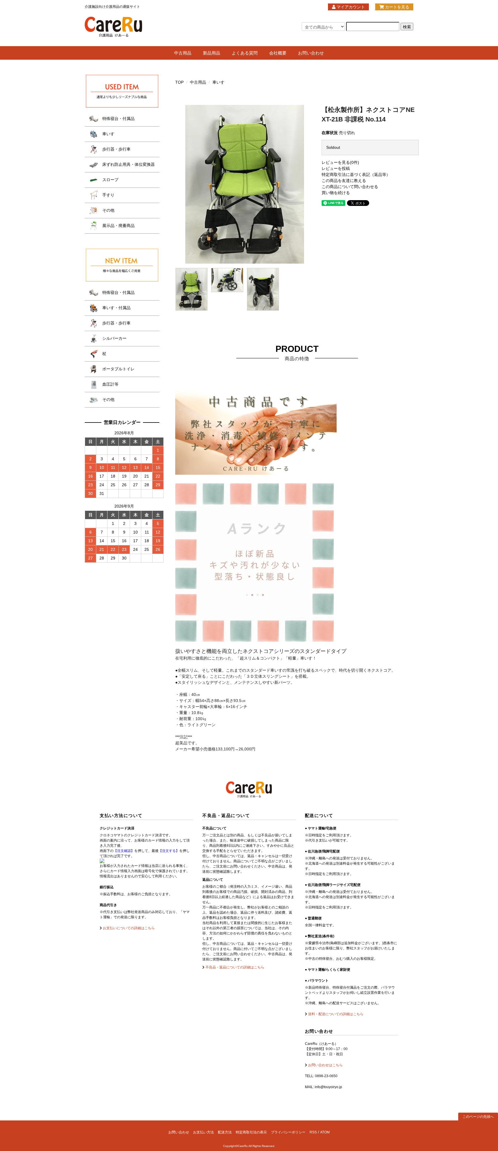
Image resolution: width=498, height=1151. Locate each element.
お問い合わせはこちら (325, 1065)
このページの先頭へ (478, 1117)
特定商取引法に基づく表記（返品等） (356, 174)
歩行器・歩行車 (116, 149)
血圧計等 (109, 384)
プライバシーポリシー (288, 1132)
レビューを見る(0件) (340, 162)
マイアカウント (350, 7)
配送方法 (225, 1132)
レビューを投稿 (336, 168)
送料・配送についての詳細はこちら (335, 1014)
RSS (313, 1132)
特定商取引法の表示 (251, 1132)
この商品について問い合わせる (350, 186)
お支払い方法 (203, 1132)
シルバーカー (114, 338)
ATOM (325, 1132)
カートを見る (396, 7)
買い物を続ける (336, 192)
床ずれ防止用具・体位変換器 (128, 164)
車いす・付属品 (116, 307)
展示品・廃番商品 (118, 225)
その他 (107, 210)
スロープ (109, 179)
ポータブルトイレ (118, 369)
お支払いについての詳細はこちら (128, 928)
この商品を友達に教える (344, 180)
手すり (107, 195)
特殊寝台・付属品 (118, 118)
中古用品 (182, 52)
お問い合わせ (311, 52)
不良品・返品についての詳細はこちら (234, 967)
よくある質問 (245, 52)
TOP (179, 82)
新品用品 (211, 52)
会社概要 (277, 52)
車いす (218, 82)
